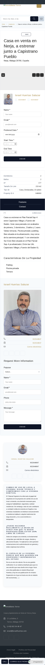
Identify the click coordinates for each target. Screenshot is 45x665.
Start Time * (9, 140)
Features (22, 202)
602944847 (22, 100)
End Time (8, 149)
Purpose (7, 368)
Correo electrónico (19, 661)
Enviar (22, 159)
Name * (7, 110)
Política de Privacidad (27, 650)
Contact (22, 207)
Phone (6, 398)
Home (3, 24)
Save (27, 34)
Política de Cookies (21, 653)
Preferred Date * (11, 130)
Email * (7, 120)
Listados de (11, 24)
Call (5, 661)
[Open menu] (39, 5)
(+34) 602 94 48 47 (14, 626)
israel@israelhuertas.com (17, 631)
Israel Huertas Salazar (27, 95)
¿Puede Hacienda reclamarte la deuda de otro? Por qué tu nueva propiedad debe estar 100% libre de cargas (21, 529)
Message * (8, 408)
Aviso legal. (11, 650)
